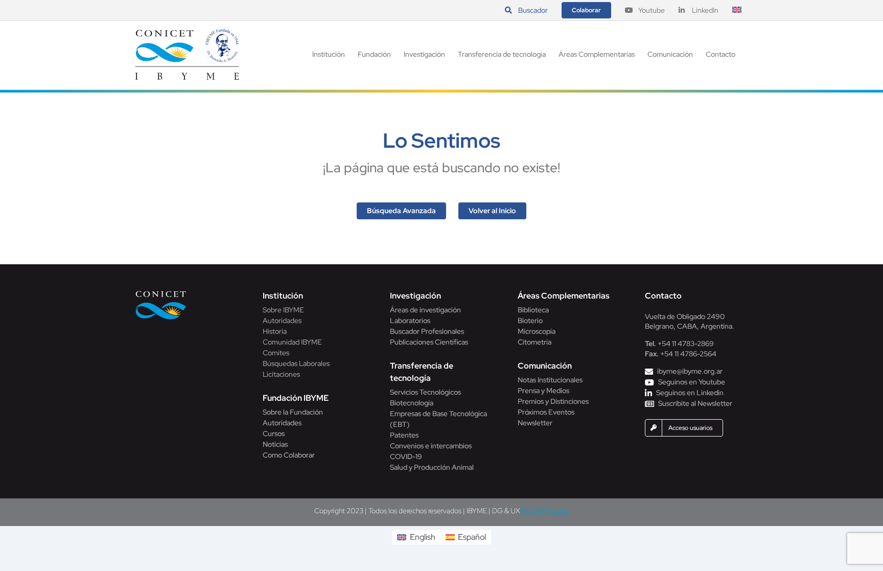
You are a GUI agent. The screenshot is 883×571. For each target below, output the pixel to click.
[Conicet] (161, 293)
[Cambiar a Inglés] (737, 10)
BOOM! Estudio (545, 510)
